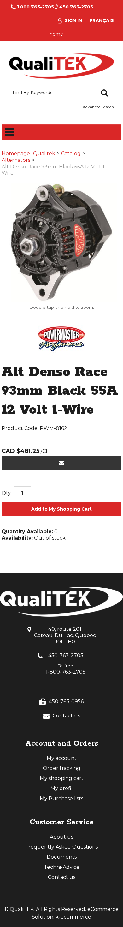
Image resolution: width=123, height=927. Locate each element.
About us (61, 837)
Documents (62, 857)
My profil (61, 788)
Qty (6, 493)
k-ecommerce (73, 917)
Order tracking (61, 768)
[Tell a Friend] (61, 463)
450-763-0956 (66, 701)
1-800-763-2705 (65, 672)
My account (62, 758)
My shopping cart (62, 778)
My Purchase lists (61, 798)
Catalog (71, 153)
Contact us (66, 716)
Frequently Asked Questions (61, 847)
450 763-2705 (76, 7)
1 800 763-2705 (35, 7)
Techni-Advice (61, 867)
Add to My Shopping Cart (61, 509)
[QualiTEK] (61, 66)
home (56, 34)
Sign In (73, 20)
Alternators (16, 160)
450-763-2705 (65, 656)
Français (102, 20)
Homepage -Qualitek (28, 153)
